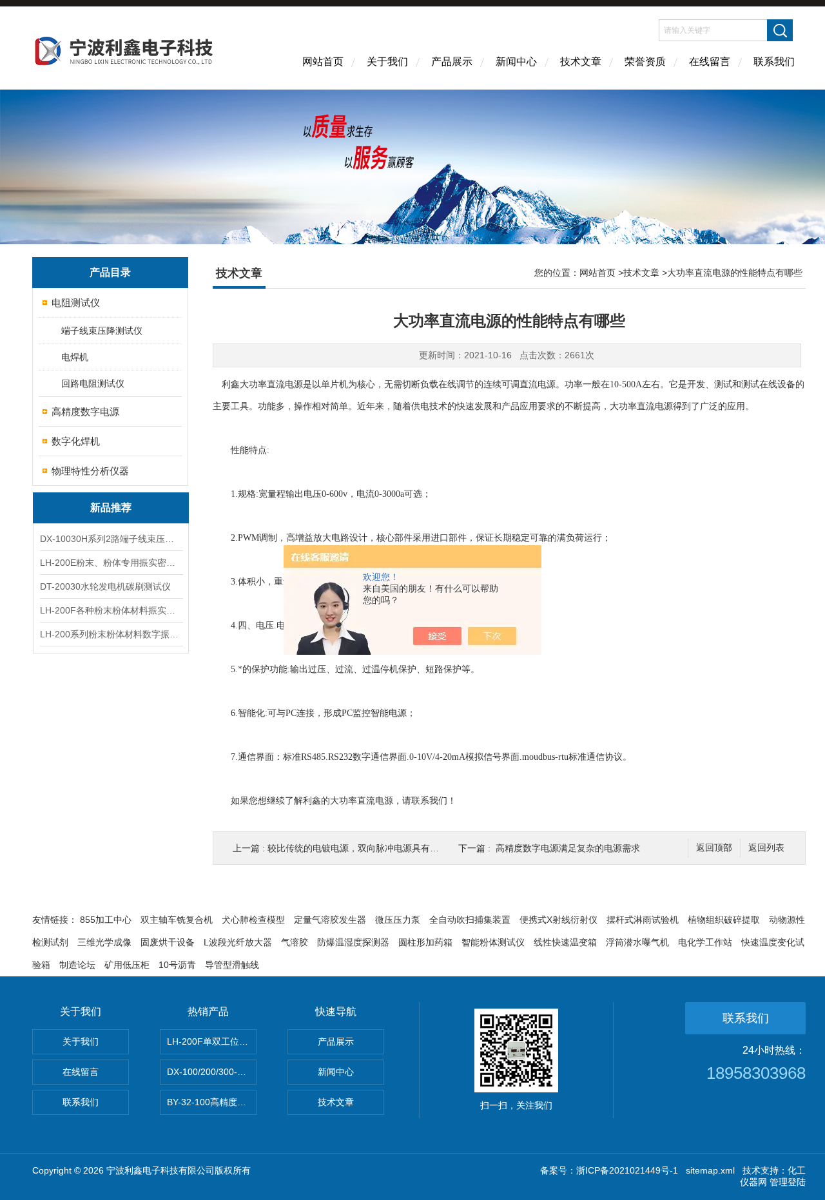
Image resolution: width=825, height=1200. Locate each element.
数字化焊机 (76, 441)
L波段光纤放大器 (238, 942)
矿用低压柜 (127, 965)
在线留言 (709, 61)
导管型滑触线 (232, 965)
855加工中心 (105, 920)
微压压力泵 (397, 920)
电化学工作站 (705, 942)
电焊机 (74, 357)
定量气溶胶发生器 (330, 920)
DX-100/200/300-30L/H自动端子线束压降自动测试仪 (212, 1072)
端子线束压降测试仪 (101, 330)
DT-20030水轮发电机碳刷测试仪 (105, 586)
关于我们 (387, 61)
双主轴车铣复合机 (177, 920)
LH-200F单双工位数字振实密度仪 (212, 1041)
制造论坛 (77, 965)
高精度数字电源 (85, 411)
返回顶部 (714, 848)
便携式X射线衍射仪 (558, 920)
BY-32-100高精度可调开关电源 (212, 1102)
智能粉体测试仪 (493, 942)
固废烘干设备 (168, 942)
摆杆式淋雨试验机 (643, 920)
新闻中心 (516, 61)
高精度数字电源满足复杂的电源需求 (568, 848)
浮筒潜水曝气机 (637, 942)
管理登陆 (788, 1182)
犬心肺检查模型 (253, 920)
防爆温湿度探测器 (353, 942)
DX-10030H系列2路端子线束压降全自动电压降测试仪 (111, 539)
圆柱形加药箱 (425, 942)
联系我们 (774, 61)
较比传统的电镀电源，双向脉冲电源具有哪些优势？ (371, 848)
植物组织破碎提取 (724, 920)
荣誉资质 (645, 61)
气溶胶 (294, 942)
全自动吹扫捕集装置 (469, 920)
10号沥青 (177, 965)
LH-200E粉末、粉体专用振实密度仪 (111, 562)
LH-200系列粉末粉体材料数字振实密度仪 (111, 634)
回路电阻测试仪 (92, 383)
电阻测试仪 (76, 302)
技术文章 (580, 61)
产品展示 (451, 61)
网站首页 (323, 61)
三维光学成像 (104, 942)
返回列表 (766, 848)
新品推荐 (110, 507)
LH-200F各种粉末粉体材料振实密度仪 (111, 610)
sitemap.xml (710, 1170)
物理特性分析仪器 (90, 470)
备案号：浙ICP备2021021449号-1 (609, 1170)
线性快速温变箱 (565, 942)
